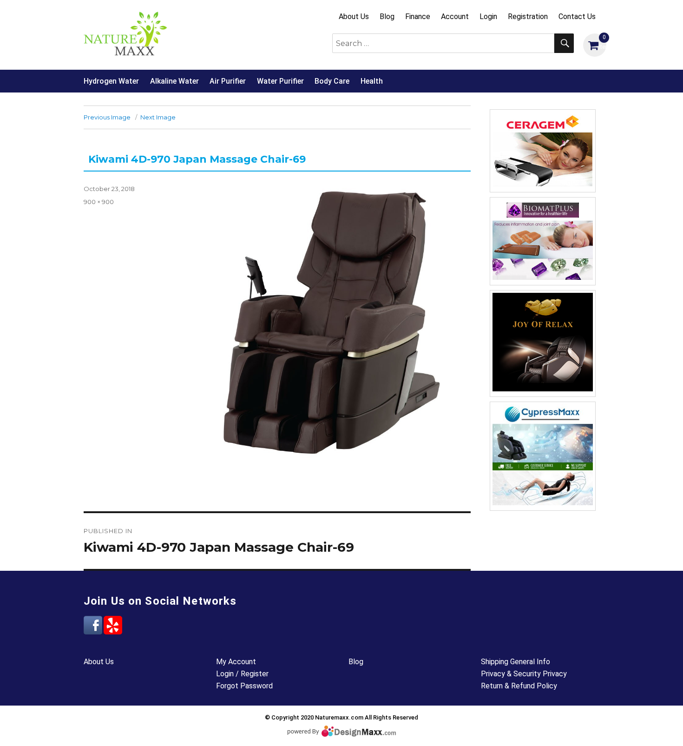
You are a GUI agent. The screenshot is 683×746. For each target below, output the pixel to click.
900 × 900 (99, 201)
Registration (528, 16)
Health (372, 81)
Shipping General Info (515, 661)
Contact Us (577, 16)
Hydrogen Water (111, 81)
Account (455, 16)
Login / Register (242, 673)
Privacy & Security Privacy (524, 673)
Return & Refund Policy (519, 685)
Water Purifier (280, 81)
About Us (354, 16)
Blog (387, 16)
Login (488, 16)
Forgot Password (244, 685)
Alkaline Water (174, 81)
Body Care (332, 81)
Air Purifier (228, 81)
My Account (236, 661)
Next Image (158, 117)
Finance (417, 16)
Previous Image (107, 117)
